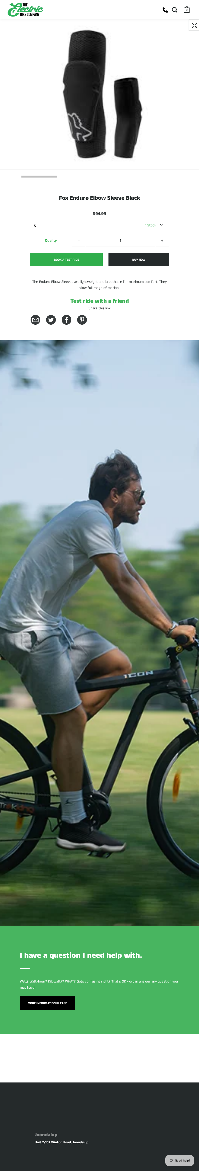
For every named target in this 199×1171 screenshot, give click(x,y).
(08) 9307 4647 (165, 10)
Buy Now (138, 260)
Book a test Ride (66, 260)
